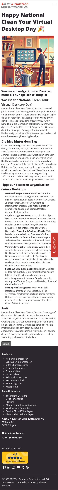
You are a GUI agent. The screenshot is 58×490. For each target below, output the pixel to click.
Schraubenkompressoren (19, 361)
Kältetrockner (13, 374)
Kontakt (6, 485)
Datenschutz (22, 482)
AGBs (34, 482)
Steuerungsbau (14, 383)
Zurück (6, 343)
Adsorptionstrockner (16, 377)
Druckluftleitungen (15, 368)
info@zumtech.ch (14, 433)
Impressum (8, 482)
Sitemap (43, 482)
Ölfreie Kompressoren (17, 364)
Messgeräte (12, 386)
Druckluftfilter (13, 371)
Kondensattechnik (15, 380)
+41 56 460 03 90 (13, 437)
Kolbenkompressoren (17, 358)
